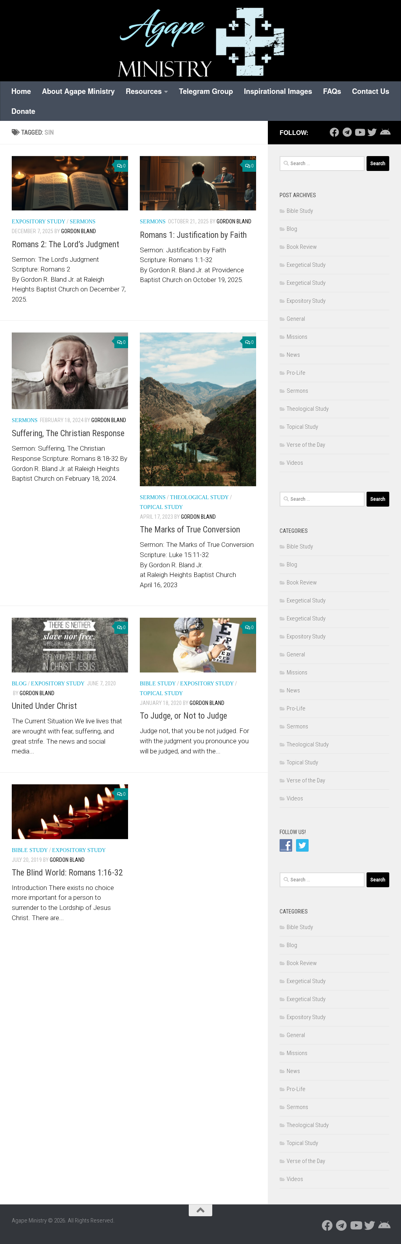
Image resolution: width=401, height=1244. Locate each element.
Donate (23, 111)
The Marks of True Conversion (190, 529)
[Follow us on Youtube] (359, 132)
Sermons (83, 222)
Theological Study (199, 497)
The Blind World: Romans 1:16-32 (67, 872)
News (293, 354)
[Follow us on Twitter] (372, 132)
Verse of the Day (306, 444)
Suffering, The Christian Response (68, 433)
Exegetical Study (306, 264)
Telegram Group (206, 91)
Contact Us (370, 91)
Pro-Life (296, 372)
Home (21, 91)
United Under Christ (44, 706)
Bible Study (158, 684)
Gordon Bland (78, 231)
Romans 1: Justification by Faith (193, 235)
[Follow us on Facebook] (334, 132)
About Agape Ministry (78, 91)
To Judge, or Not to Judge (183, 716)
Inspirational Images (278, 91)
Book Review (302, 246)
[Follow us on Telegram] (347, 132)
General (296, 318)
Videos (295, 462)
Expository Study (38, 222)
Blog (19, 684)
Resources (144, 91)
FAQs (332, 91)
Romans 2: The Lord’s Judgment (65, 244)
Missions (297, 336)
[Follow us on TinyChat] (384, 132)
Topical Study (161, 507)
